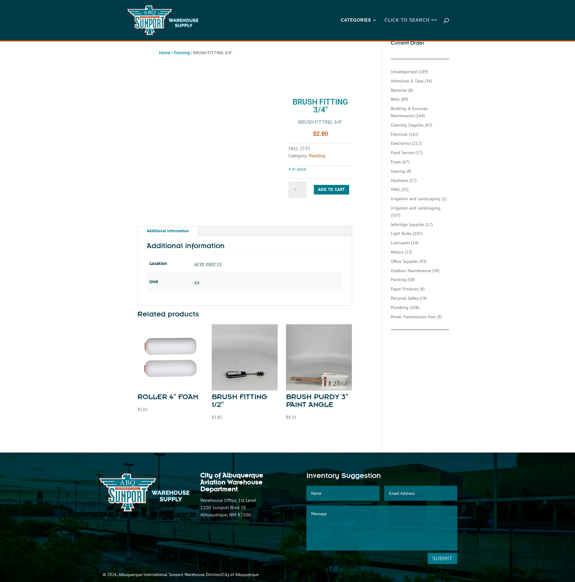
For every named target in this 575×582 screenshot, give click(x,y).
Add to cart (331, 189)
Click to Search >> (411, 20)
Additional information (168, 230)
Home (164, 52)
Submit (442, 558)
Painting (182, 52)
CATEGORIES (356, 20)
